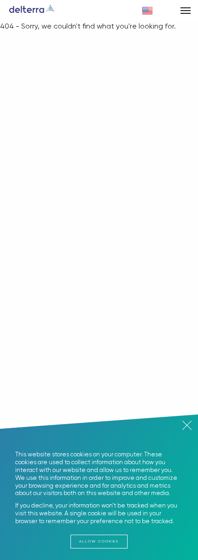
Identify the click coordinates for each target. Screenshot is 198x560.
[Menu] (185, 10)
